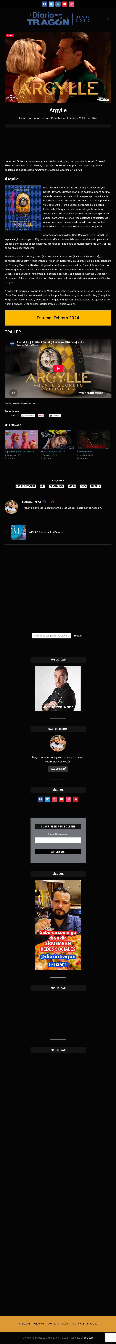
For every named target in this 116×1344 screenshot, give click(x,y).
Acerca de (24, 1323)
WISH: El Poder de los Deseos (46, 532)
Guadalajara (56, 486)
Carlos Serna (40, 118)
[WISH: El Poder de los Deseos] (18, 531)
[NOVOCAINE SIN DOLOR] (57, 439)
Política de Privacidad (84, 1323)
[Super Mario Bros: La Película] (21, 439)
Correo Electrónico (58, 834)
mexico (72, 486)
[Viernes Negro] (93, 439)
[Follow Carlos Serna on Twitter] (48, 502)
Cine (94, 118)
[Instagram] (52, 502)
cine (42, 486)
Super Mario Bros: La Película (19, 451)
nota (83, 486)
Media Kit (39, 1323)
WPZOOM (88, 1338)
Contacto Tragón (58, 1323)
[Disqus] (58, 586)
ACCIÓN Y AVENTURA (25, 486)
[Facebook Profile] (44, 502)
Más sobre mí (58, 768)
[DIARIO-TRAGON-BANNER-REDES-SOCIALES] (58, 881)
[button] (6, 19)
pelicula (95, 486)
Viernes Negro (84, 451)
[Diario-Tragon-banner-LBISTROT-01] (58, 667)
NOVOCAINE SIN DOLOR (53, 451)
